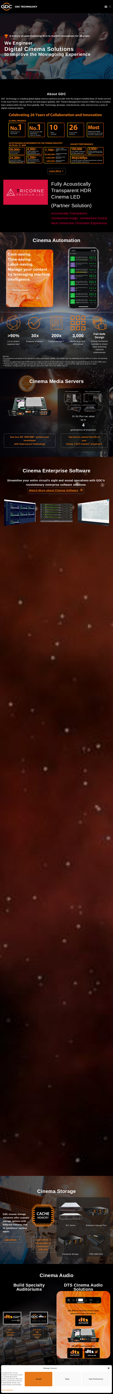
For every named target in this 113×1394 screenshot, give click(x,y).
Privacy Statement (7, 1390)
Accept (38, 1379)
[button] (108, 1368)
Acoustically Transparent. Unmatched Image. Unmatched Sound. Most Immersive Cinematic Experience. (79, 218)
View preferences (96, 1379)
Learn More (20, 520)
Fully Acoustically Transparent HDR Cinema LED (71, 190)
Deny (67, 1379)
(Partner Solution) (71, 205)
